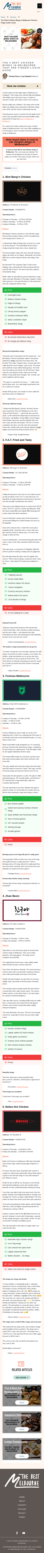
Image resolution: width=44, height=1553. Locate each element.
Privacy (22, 1513)
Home (22, 1497)
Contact (22, 1505)
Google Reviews (22, 399)
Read (22, 1402)
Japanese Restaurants (17, 1414)
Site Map (22, 1509)
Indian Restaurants (15, 1441)
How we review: (16, 86)
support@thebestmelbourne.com (17, 1547)
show (14, 168)
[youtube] (25, 1533)
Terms (22, 1517)
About (22, 1501)
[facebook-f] (19, 1533)
